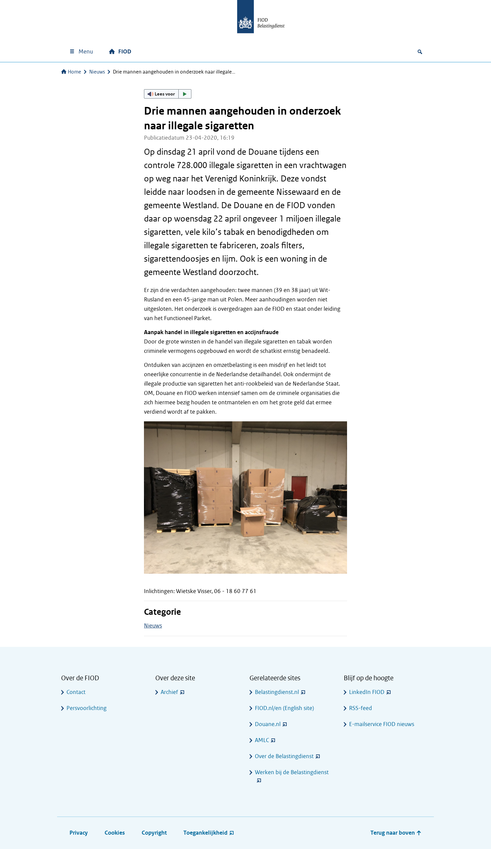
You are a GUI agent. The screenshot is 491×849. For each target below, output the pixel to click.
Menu (85, 51)
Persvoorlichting (86, 708)
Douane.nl (268, 724)
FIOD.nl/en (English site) (284, 708)
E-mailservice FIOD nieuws (381, 724)
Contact (76, 692)
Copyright (154, 832)
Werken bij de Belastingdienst (292, 772)
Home (74, 72)
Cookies (115, 832)
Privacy (78, 832)
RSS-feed (360, 708)
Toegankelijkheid (205, 832)
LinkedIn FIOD (366, 692)
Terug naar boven (393, 832)
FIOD (124, 51)
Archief (169, 692)
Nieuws (97, 72)
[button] (167, 94)
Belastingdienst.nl (277, 692)
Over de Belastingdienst (284, 756)
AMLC (262, 740)
